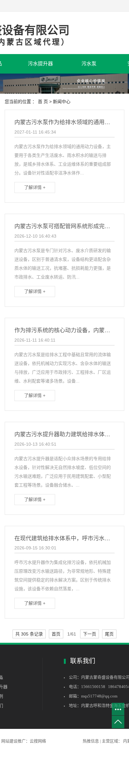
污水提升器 (40, 63)
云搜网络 (38, 741)
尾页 (109, 633)
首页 (56, 633)
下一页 (89, 633)
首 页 (43, 101)
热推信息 (91, 741)
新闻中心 (61, 101)
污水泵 (88, 63)
